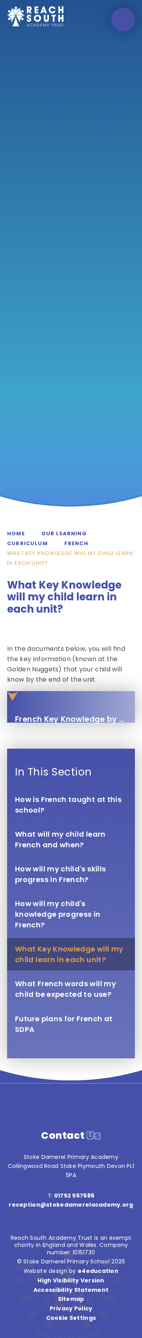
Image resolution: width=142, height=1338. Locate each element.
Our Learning (64, 533)
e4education (98, 1271)
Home (16, 533)
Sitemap (71, 1299)
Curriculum (27, 543)
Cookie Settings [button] (71, 1318)
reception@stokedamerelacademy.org (71, 1205)
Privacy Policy (71, 1308)
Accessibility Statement (71, 1290)
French (76, 543)
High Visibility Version (70, 1280)
